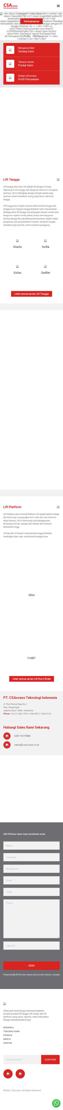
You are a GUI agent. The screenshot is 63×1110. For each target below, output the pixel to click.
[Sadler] (46, 266)
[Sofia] (46, 240)
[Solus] (17, 266)
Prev (5, 398)
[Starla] (17, 240)
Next (58, 398)
